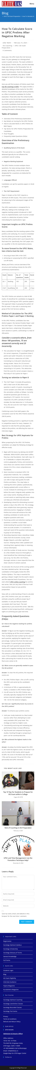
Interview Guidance (9, 982)
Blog (4, 974)
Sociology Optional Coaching (12, 1000)
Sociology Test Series (10, 1011)
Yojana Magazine (9, 986)
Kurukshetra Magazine (10, 990)
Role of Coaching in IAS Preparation (18, 828)
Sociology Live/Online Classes (13, 1004)
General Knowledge (9, 956)
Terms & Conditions (9, 1019)
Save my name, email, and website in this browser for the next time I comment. (15, 915)
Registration (7, 941)
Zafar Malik (7, 43)
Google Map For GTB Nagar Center (14, 1053)
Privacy (5, 1016)
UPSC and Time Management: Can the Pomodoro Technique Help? (18, 859)
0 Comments (7, 50)
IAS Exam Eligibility (9, 978)
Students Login (8, 970)
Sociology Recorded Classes (12, 1007)
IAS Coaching (7, 46)
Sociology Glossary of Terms (12, 953)
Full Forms (6, 960)
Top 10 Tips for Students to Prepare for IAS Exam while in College (18, 793)
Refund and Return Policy (11, 1022)
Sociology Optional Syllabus (12, 945)
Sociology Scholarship (10, 949)
